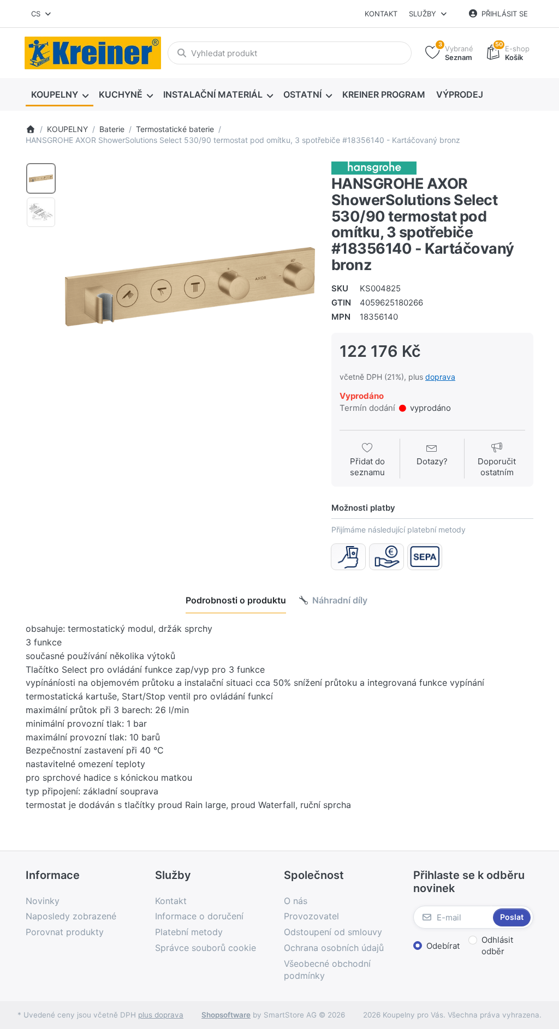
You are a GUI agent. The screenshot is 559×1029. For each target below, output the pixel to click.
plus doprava (160, 1014)
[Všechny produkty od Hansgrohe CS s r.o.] (374, 168)
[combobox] (42, 13)
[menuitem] (59, 94)
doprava (440, 376)
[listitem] (190, 286)
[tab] (236, 600)
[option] (41, 178)
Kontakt (381, 13)
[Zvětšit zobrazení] (190, 286)
